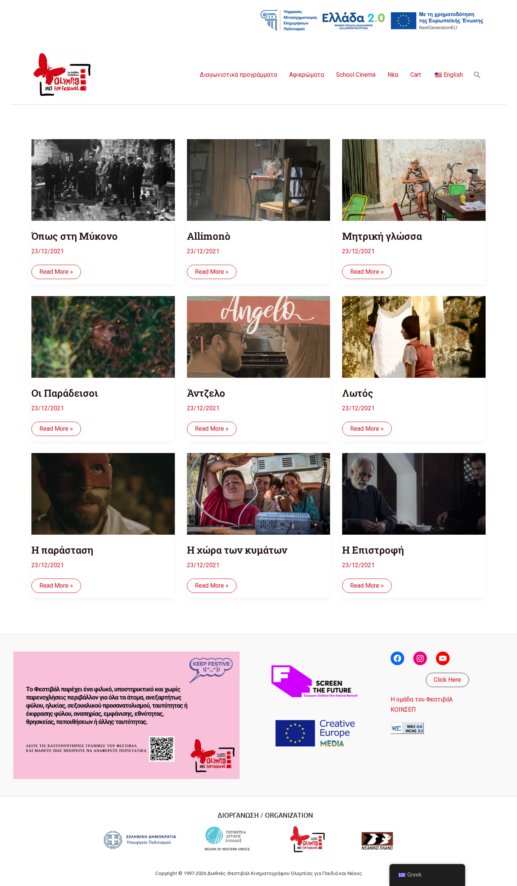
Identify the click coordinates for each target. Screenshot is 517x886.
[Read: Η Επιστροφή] (414, 488)
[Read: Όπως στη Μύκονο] (103, 174)
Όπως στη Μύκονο (74, 236)
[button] (477, 75)
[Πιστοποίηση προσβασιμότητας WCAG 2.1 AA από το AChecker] (407, 727)
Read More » (56, 273)
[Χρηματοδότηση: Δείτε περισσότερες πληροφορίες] (372, 20)
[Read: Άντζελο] (258, 331)
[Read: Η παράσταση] (103, 488)
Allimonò (208, 236)
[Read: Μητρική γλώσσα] (414, 174)
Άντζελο (206, 392)
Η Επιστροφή (373, 549)
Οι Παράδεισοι (64, 392)
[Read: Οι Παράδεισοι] (103, 331)
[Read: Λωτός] (414, 331)
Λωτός (357, 392)
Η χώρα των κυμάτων (237, 549)
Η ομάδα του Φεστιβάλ (422, 699)
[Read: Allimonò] (258, 174)
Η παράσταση (62, 549)
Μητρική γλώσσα (382, 236)
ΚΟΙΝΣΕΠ (403, 709)
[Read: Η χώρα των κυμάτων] (258, 488)
